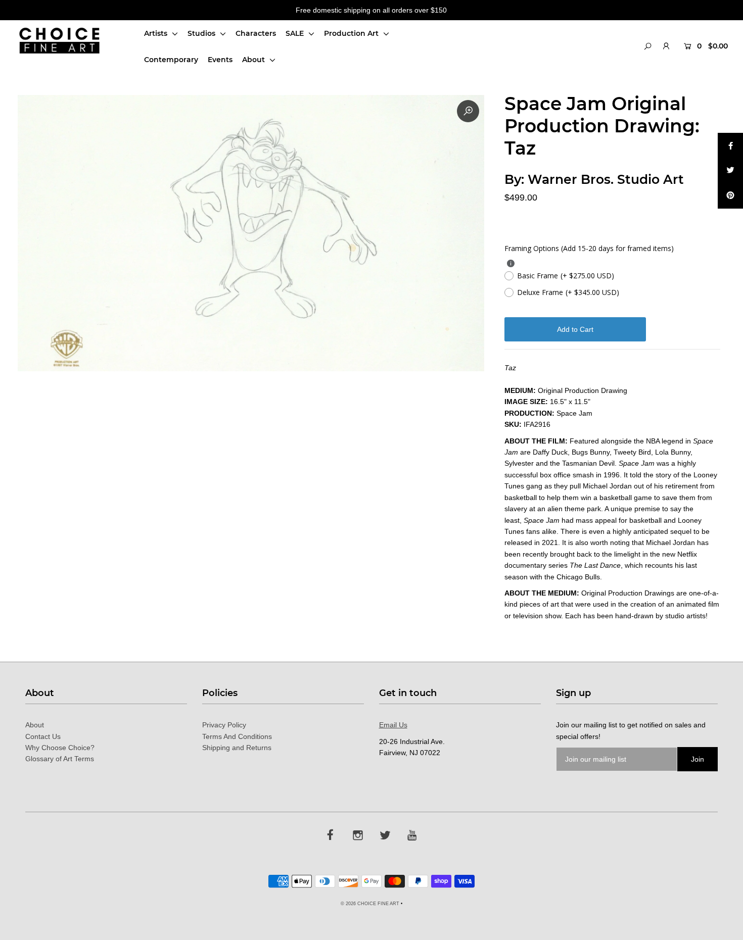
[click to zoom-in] (468, 111)
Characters (256, 33)
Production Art (352, 33)
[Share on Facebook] (730, 145)
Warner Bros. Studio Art (606, 179)
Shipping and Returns (236, 748)
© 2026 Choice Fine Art (370, 903)
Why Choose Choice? (60, 748)
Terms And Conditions (237, 736)
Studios (202, 33)
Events (220, 59)
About (254, 59)
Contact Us (43, 736)
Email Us (393, 725)
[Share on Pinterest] (730, 196)
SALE (296, 33)
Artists (156, 33)
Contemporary (171, 59)
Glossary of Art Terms (59, 759)
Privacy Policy (224, 725)
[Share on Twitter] (730, 170)
